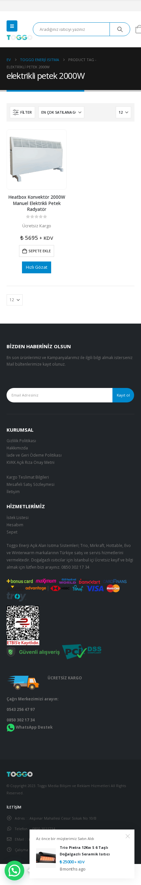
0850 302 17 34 (75, 567)
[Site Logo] (20, 37)
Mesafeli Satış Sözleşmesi (30, 484)
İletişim (13, 491)
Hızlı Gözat (36, 267)
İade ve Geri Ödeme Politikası (34, 455)
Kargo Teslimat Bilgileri (28, 477)
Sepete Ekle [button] (40, 250)
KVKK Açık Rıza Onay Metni (30, 462)
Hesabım (15, 524)
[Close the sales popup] (127, 836)
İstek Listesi (18, 517)
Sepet (12, 531)
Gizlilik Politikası (21, 440)
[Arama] (120, 29)
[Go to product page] (36, 159)
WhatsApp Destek (34, 727)
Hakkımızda (17, 447)
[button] (12, 26)
